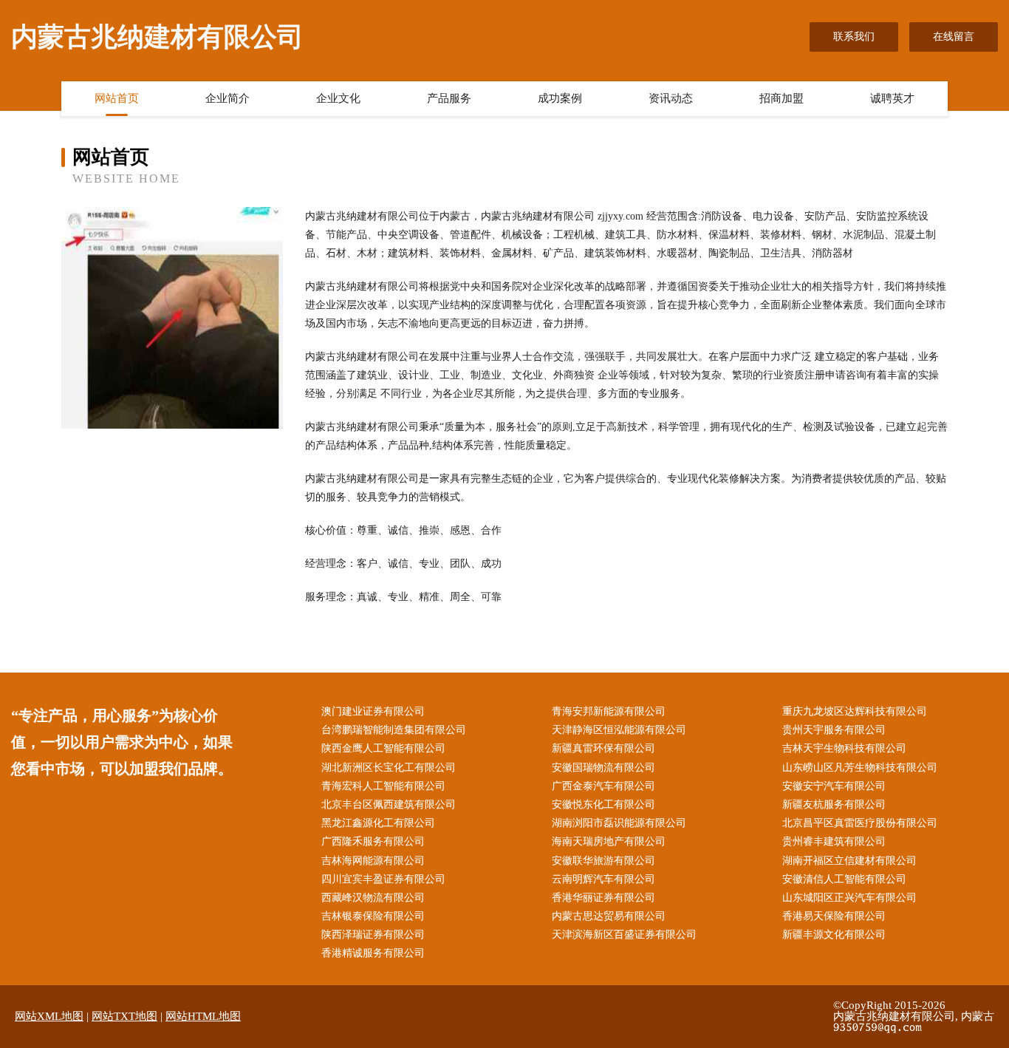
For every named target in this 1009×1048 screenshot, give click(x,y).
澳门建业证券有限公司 (373, 711)
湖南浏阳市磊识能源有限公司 (619, 822)
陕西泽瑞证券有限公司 (373, 934)
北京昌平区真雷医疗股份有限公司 (859, 822)
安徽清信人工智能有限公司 (844, 879)
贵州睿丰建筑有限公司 (834, 841)
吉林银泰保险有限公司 (373, 916)
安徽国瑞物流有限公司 (603, 767)
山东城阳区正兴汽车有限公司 (849, 897)
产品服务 (449, 98)
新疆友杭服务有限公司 (834, 804)
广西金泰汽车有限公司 (603, 786)
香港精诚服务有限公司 (373, 953)
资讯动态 (671, 98)
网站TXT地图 (124, 1016)
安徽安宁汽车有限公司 (834, 786)
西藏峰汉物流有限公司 (373, 897)
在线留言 (953, 36)
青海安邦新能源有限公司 (609, 711)
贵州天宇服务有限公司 (834, 729)
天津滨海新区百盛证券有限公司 (624, 934)
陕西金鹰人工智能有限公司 (383, 748)
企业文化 (338, 98)
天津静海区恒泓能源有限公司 (619, 729)
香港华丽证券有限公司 (603, 897)
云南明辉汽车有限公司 (603, 879)
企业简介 (227, 98)
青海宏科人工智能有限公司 (383, 786)
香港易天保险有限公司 (834, 916)
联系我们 (854, 36)
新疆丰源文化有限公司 (834, 934)
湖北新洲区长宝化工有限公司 (388, 767)
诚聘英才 (892, 98)
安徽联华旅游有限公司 (603, 860)
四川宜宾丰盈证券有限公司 (383, 879)
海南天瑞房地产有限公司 (609, 841)
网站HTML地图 (203, 1016)
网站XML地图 (49, 1016)
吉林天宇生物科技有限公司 (844, 748)
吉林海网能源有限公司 (373, 860)
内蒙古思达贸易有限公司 (609, 916)
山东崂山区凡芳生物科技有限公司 (859, 767)
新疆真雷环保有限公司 (603, 748)
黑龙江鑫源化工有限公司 (378, 822)
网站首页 (117, 98)
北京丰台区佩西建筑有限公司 (388, 804)
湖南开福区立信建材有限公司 (849, 860)
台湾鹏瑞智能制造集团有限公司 (393, 729)
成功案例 (560, 98)
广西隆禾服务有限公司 (373, 841)
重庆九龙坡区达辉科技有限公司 (854, 711)
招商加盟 (781, 98)
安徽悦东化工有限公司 (603, 804)
